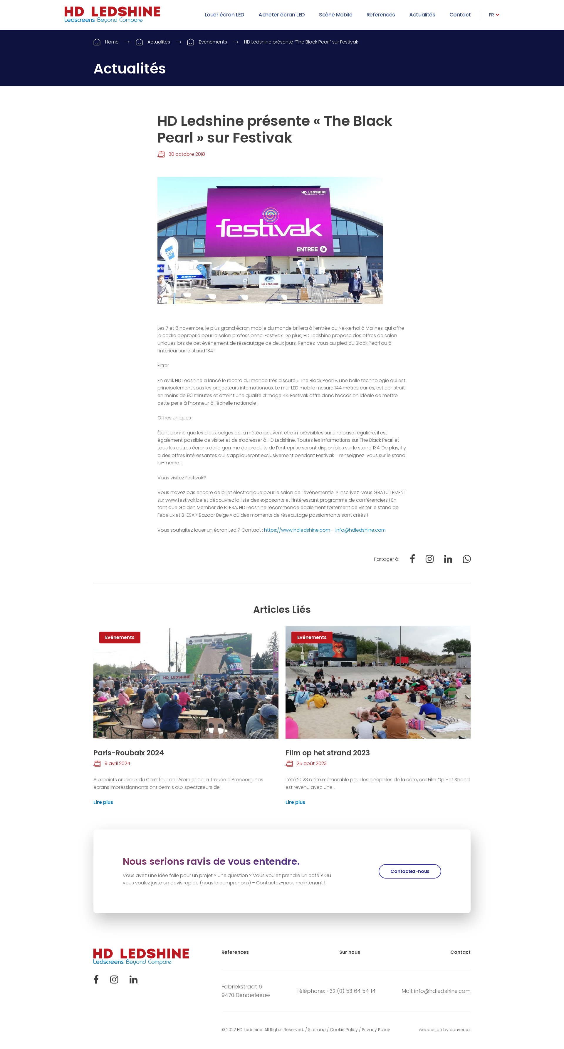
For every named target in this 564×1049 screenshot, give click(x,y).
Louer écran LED (225, 14)
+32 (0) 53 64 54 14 (351, 991)
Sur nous (349, 952)
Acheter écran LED (281, 14)
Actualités (422, 14)
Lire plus (103, 802)
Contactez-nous (409, 871)
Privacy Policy (376, 1030)
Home (112, 42)
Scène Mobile (335, 14)
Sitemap (317, 1030)
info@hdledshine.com (360, 530)
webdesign (430, 1030)
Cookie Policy (344, 1030)
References (381, 14)
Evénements (213, 42)
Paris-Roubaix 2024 (128, 753)
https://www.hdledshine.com (297, 530)
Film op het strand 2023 (328, 753)
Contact (460, 14)
